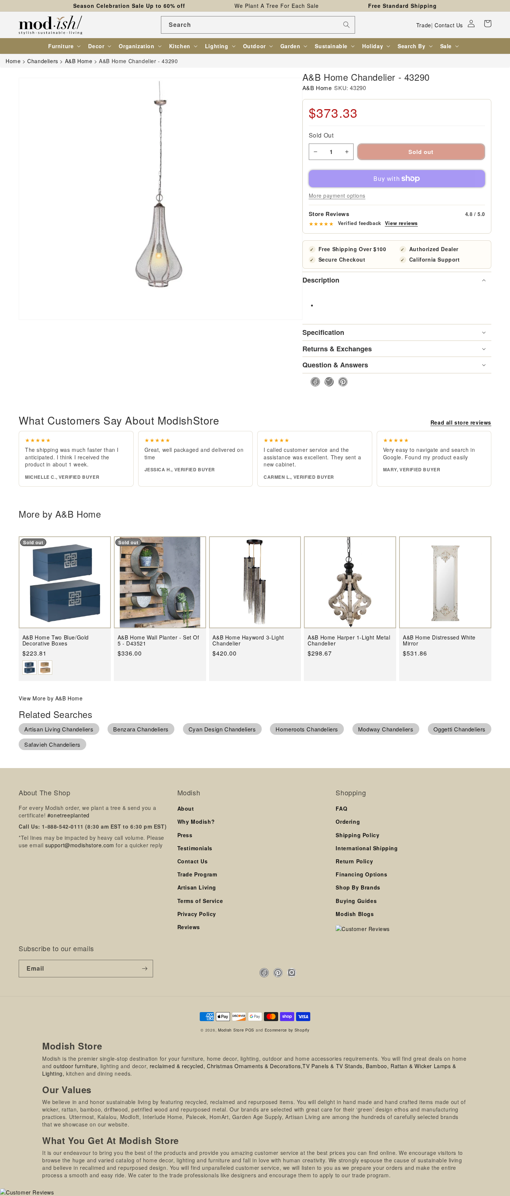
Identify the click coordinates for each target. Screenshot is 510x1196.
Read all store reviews (460, 422)
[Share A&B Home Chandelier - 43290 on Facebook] (313, 381)
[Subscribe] (144, 968)
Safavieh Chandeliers (52, 744)
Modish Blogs (355, 914)
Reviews (188, 927)
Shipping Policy (357, 835)
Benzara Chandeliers (140, 729)
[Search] (346, 24)
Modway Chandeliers (386, 729)
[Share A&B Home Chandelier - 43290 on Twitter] (327, 381)
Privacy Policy (196, 914)
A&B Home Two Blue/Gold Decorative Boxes (55, 640)
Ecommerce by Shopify (287, 1030)
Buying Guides (356, 900)
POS (249, 1030)
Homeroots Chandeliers (307, 729)
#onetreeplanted (68, 815)
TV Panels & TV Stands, (333, 1066)
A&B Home (317, 88)
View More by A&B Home (51, 698)
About (185, 808)
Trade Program (197, 874)
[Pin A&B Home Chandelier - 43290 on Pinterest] (341, 381)
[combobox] (258, 24)
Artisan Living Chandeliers (59, 729)
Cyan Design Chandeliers (222, 729)
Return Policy (354, 861)
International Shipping (367, 848)
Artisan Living (196, 887)
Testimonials (194, 848)
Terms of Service (200, 900)
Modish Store (231, 1030)
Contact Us (449, 25)
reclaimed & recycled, (177, 1066)
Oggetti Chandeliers (459, 729)
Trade (423, 25)
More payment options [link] (337, 195)
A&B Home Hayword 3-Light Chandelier (248, 640)
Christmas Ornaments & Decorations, (254, 1066)
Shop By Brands (358, 887)
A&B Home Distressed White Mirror (439, 640)
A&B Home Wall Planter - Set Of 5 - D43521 (158, 640)
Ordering (348, 821)
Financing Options (361, 874)
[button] (487, 23)
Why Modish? (196, 821)
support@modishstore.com (79, 845)
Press (185, 835)
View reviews (401, 223)
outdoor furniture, (76, 1066)
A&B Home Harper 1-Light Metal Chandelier (349, 640)
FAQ (341, 808)
